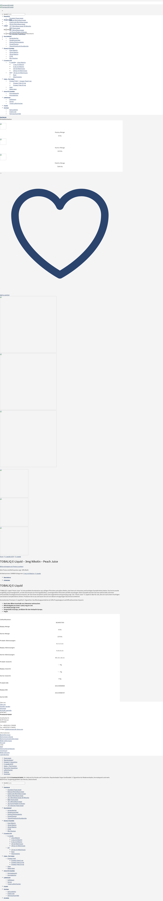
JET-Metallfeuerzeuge (16, 30)
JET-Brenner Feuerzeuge (16, 806)
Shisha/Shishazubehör (16, 42)
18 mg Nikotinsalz (19, 69)
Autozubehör (13, 110)
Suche (6, 14)
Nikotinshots (17, 77)
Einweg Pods (13, 81)
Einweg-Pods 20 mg (19, 85)
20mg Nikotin (13, 54)
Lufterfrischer (7, 97)
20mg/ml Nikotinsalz (20, 71)
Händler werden (8, 19)
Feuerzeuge (7, 16)
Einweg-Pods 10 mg (19, 83)
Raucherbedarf (8, 36)
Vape (11, 87)
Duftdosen (12, 100)
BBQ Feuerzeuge (14, 28)
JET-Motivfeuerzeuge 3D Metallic (20, 26)
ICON (11, 56)
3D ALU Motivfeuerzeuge (17, 24)
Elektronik (12, 112)
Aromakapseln (14, 93)
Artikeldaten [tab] (7, 580)
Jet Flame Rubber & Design (18, 32)
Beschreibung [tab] (7, 577)
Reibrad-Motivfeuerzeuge (17, 20)
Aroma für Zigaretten (9, 91)
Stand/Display (13, 44)
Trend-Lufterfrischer (16, 104)
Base (14, 75)
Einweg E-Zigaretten (9, 48)
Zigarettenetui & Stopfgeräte (18, 46)
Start (1, 557)
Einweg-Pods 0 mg (26, 81)
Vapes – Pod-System (9, 79)
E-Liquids (12, 62)
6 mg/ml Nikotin (18, 67)
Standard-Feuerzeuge (16, 18)
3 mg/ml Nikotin (18, 65)
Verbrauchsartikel (15, 114)
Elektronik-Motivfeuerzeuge (18, 22)
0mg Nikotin (13, 50)
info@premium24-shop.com (14, 729)
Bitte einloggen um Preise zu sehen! (11, 567)
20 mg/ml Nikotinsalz (20, 73)
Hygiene (6, 105)
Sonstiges (6, 108)
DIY (10, 73)
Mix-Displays (13, 58)
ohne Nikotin (21, 63)
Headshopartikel (14, 40)
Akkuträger (13, 89)
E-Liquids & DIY (8, 60)
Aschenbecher (13, 38)
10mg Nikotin (13, 52)
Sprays (11, 102)
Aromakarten (13, 95)
